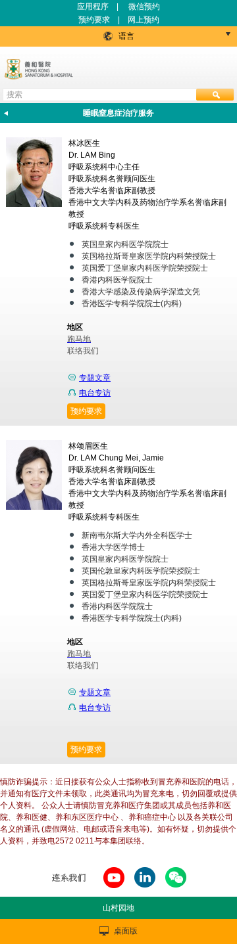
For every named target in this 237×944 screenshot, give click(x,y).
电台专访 (95, 392)
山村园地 (118, 907)
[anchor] (113, 888)
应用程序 (93, 6)
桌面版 (126, 930)
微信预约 (144, 6)
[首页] (40, 69)
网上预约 (143, 19)
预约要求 (94, 19)
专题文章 (95, 377)
